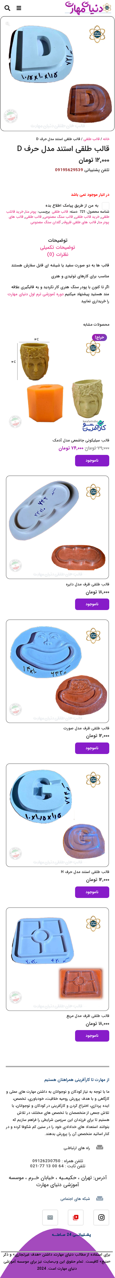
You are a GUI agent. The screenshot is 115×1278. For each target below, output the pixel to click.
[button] (19, 8)
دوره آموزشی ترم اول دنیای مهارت (36, 294)
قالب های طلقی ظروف (79, 222)
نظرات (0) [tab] (57, 254)
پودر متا (30, 212)
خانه (106, 139)
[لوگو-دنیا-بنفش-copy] (88, 8)
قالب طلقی (91, 139)
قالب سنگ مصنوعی (58, 217)
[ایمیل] (50, 1218)
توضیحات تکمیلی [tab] (57, 247)
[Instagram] (101, 1218)
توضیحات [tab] (57, 240)
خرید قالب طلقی (87, 217)
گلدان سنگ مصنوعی (45, 222)
